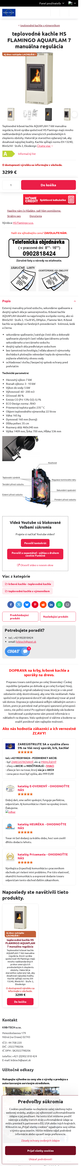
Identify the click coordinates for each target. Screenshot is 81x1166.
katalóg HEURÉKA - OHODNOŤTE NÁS (42, 826)
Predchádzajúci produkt (19, 616)
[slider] (25, 752)
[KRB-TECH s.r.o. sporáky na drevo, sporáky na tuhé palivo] (39, 812)
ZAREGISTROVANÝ (22, 762)
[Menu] (73, 12)
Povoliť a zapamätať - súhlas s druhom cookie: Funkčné (35, 554)
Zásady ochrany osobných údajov (40, 1140)
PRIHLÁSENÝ (48, 762)
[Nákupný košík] (64, 12)
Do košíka (48, 185)
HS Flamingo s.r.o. (23, 222)
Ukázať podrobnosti (40, 1159)
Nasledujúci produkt (55, 616)
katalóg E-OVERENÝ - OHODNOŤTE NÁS (44, 788)
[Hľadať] (55, 12)
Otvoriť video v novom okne (36, 565)
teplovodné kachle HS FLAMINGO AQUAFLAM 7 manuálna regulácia (20, 943)
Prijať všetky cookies (40, 1150)
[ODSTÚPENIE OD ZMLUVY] (53, 290)
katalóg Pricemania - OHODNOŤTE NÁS (43, 856)
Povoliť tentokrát (35, 543)
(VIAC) (50, 765)
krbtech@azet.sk (26, 641)
